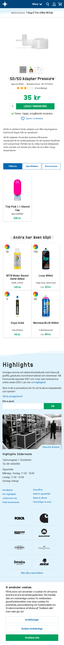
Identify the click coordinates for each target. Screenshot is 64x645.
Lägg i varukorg (35, 106)
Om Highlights (9, 494)
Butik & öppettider (41, 494)
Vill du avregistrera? (12, 396)
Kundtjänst (7, 490)
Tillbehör (12, 166)
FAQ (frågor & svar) (42, 502)
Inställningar (32, 619)
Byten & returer (40, 498)
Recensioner (51, 166)
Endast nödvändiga (32, 628)
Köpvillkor (38, 489)
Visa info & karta (51, 447)
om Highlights (38, 382)
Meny (35, 4)
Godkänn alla (32, 637)
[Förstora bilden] (32, 41)
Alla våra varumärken (32, 573)
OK (52, 406)
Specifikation (32, 166)
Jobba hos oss (9, 498)
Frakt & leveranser (10, 502)
